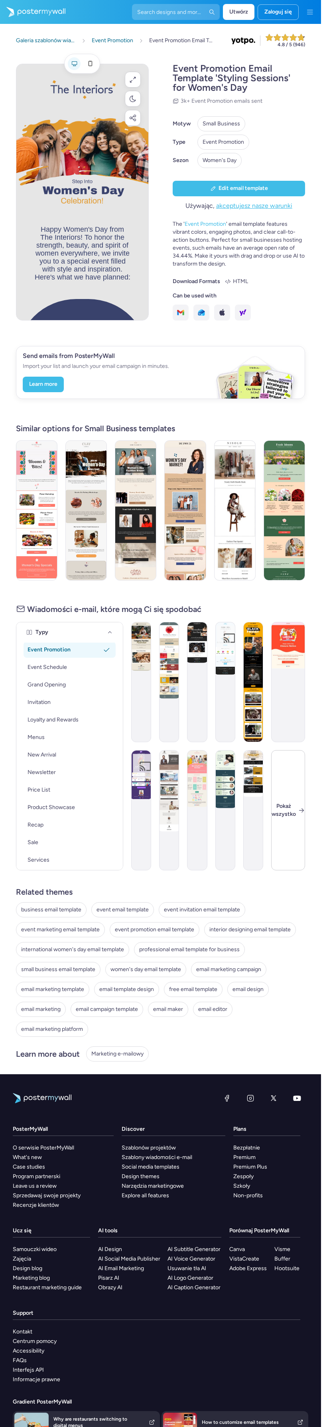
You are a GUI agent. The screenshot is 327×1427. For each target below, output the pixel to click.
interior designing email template (250, 929)
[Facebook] (227, 1098)
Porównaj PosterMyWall (259, 1230)
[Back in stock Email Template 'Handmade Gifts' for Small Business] (141, 682)
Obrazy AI (110, 1287)
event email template (123, 909)
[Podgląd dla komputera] (74, 63)
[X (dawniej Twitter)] (274, 1098)
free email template (193, 989)
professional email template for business (189, 949)
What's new (27, 1157)
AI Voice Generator (191, 1258)
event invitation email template (202, 909)
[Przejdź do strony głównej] (32, 12)
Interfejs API (28, 1369)
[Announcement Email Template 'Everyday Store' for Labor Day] (288, 682)
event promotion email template (154, 929)
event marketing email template (60, 929)
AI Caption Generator (194, 1287)
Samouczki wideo (35, 1249)
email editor (212, 1009)
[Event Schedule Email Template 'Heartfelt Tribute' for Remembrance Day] (169, 682)
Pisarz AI (108, 1278)
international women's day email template (72, 949)
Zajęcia (22, 1258)
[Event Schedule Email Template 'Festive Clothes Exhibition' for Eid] (141, 810)
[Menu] (310, 12)
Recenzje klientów (36, 1205)
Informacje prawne (36, 1379)
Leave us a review (35, 1186)
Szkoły (241, 1186)
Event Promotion (223, 142)
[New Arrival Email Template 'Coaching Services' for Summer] (169, 810)
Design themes (141, 1176)
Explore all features (145, 1195)
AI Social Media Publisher (129, 1258)
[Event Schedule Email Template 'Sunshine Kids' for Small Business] (197, 810)
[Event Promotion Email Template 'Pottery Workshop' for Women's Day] (86, 510)
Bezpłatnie (246, 1147)
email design (248, 989)
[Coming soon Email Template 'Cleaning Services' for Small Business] (225, 682)
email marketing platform (52, 1029)
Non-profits (248, 1195)
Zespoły (243, 1176)
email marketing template (52, 989)
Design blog (27, 1268)
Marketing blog (31, 1278)
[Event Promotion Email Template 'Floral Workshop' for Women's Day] (36, 510)
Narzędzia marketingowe (153, 1186)
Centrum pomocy (35, 1341)
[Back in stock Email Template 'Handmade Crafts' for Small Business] (197, 682)
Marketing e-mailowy (117, 1053)
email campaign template (107, 1009)
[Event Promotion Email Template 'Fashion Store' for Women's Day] (135, 510)
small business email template (58, 969)
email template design (126, 989)
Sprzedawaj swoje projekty (47, 1195)
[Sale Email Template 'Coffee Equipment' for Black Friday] (253, 682)
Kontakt (22, 1331)
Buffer (282, 1258)
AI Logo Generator (190, 1278)
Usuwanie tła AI (186, 1268)
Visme (282, 1249)
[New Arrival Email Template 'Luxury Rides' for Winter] (253, 810)
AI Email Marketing (121, 1268)
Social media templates (150, 1166)
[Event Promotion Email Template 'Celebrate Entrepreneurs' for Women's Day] (185, 510)
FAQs (20, 1360)
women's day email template (145, 969)
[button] (133, 80)
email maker (168, 1009)
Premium (244, 1157)
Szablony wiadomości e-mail (157, 1157)
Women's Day (219, 160)
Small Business (221, 123)
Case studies (29, 1166)
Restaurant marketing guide (47, 1287)
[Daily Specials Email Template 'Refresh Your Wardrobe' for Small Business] (235, 510)
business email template (51, 909)
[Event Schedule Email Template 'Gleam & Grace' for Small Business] (225, 810)
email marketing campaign (228, 969)
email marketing (41, 1009)
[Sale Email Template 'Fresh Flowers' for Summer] (284, 510)
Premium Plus (250, 1166)
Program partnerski (36, 1176)
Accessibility (28, 1350)
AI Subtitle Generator (194, 1249)
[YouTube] (297, 1098)
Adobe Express (248, 1268)
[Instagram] (250, 1098)
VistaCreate (244, 1258)
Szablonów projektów (149, 1147)
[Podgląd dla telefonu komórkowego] (90, 63)
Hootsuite (286, 1268)
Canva (237, 1249)
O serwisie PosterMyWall (43, 1147)
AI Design (110, 1249)
